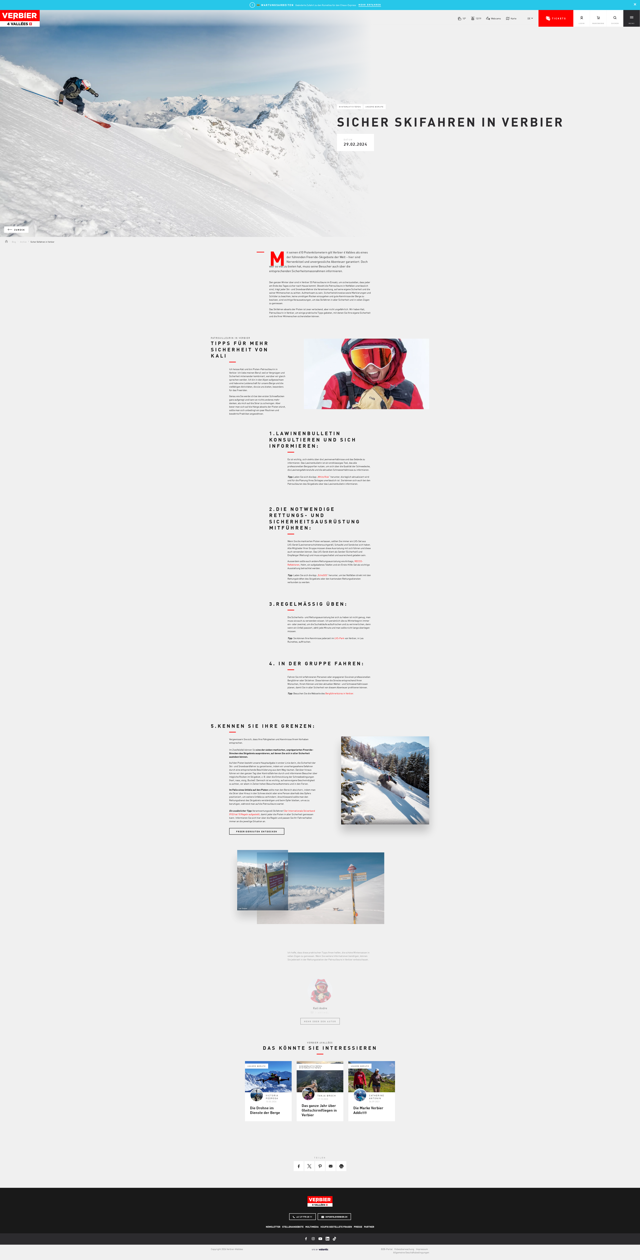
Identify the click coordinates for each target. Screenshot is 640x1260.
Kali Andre (320, 1008)
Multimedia (312, 1226)
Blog (14, 241)
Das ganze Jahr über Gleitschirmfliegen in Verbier (319, 1110)
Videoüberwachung (404, 1249)
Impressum (422, 1249)
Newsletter (273, 1226)
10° (464, 18)
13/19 (478, 18)
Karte (513, 18)
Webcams (496, 18)
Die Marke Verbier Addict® (368, 1110)
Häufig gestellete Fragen (336, 1226)
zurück (19, 229)
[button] (555, 18)
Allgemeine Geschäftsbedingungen (411, 1252)
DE (529, 18)
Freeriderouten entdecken (256, 831)
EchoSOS (322, 575)
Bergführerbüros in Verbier (339, 693)
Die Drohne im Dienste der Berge (265, 1110)
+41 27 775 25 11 (304, 1216)
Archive (23, 241)
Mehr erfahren (369, 4)
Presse (358, 1226)
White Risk (323, 476)
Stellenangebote (293, 1226)
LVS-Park (339, 638)
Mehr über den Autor (320, 1021)
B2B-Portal (386, 1249)
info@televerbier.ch (336, 1216)
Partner (369, 1226)
